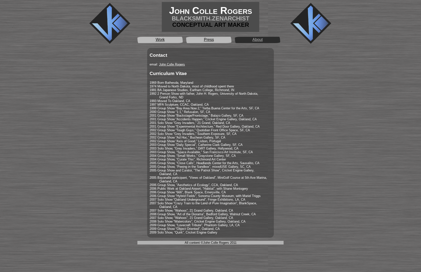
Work (160, 40)
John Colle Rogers (172, 64)
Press (209, 40)
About (257, 40)
